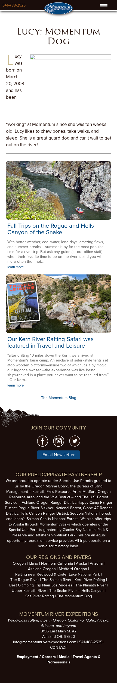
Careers (49, 656)
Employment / (29, 656)
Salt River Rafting (39, 596)
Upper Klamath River (29, 590)
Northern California (57, 563)
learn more (15, 267)
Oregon (19, 563)
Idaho (33, 563)
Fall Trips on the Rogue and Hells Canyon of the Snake (50, 229)
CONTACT (58, 647)
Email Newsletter (58, 455)
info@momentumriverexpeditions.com (44, 642)
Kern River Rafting (90, 579)
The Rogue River (24, 579)
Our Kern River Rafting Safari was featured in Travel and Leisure (50, 342)
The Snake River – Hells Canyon (76, 590)
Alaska (81, 563)
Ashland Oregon (42, 569)
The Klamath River (90, 585)
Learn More (58, 190)
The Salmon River (57, 579)
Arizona (96, 563)
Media (64, 656)
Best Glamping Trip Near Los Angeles (40, 585)
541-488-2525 (14, 5)
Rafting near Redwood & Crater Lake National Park (57, 574)
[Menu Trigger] (103, 5)
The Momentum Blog (58, 397)
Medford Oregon (73, 569)
